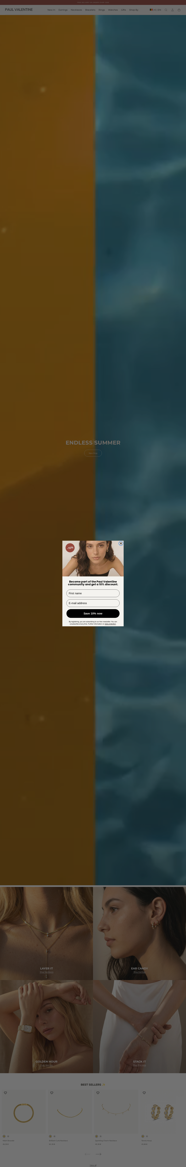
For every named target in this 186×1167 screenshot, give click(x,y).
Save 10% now (93, 613)
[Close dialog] (121, 543)
